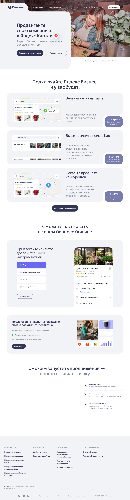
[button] (39, 7)
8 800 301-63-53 (9, 486)
